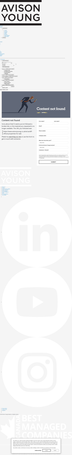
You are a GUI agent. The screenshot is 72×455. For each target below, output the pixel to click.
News (3, 77)
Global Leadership (5, 189)
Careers (3, 84)
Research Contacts (7, 82)
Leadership (6, 73)
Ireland (5, 33)
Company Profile (7, 70)
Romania (5, 34)
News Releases (6, 78)
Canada (5, 30)
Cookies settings (38, 450)
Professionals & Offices (6, 188)
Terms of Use (4, 409)
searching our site (15, 137)
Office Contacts (7, 81)
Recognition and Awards (8, 71)
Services (3, 74)
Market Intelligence (5, 76)
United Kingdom (7, 35)
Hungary (5, 32)
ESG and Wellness (7, 72)
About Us (3, 68)
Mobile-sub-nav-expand (10, 68)
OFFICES (4, 37)
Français (1, 25)
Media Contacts (7, 83)
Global (1, 27)
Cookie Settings (4, 411)
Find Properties (4, 190)
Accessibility (4, 194)
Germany (5, 31)
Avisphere (3, 410)
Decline (55, 450)
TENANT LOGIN (5, 87)
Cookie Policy (27, 445)
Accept (46, 450)
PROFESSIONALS (5, 60)
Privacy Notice (4, 408)
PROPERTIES (5, 28)
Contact (3, 80)
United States (6, 36)
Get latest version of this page (7, 412)
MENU (1, 89)
